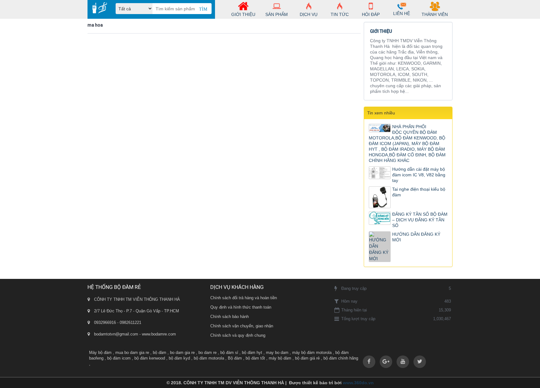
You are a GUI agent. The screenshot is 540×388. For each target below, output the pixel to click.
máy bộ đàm (280, 358)
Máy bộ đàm (100, 352)
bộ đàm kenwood (149, 358)
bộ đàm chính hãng (340, 358)
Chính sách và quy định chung (237, 335)
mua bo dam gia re (132, 352)
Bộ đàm (235, 358)
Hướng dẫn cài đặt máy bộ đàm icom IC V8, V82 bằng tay (418, 175)
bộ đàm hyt (252, 352)
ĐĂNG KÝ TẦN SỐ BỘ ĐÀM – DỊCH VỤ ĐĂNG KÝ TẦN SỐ (420, 220)
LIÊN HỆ (401, 13)
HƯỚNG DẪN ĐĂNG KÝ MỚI (416, 237)
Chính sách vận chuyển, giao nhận (241, 326)
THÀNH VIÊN (435, 14)
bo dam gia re (182, 352)
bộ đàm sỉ (229, 352)
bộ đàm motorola (209, 358)
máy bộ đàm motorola (312, 352)
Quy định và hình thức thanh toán (240, 307)
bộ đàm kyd (179, 358)
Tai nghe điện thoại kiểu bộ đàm (418, 192)
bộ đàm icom (119, 358)
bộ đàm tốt (255, 358)
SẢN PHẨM (276, 14)
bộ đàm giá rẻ (307, 358)
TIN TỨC (340, 14)
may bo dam (277, 352)
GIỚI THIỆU (243, 14)
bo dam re (207, 352)
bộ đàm (159, 352)
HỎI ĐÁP (371, 14)
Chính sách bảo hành (229, 316)
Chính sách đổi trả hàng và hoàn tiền (243, 297)
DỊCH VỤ (309, 14)
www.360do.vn (358, 382)
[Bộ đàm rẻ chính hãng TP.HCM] (97, 8)
